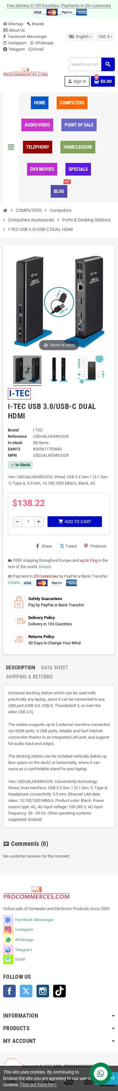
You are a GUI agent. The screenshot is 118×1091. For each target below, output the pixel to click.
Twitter (26, 991)
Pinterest (98, 546)
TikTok (59, 991)
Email (38, 49)
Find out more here (38, 1084)
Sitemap (13, 24)
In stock (15, 442)
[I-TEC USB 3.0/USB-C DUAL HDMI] (27, 371)
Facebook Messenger (27, 36)
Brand (13, 430)
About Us (16, 30)
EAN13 (14, 449)
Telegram (16, 49)
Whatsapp (44, 42)
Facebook (9, 991)
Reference (17, 436)
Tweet (71, 546)
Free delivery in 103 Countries (33, 5)
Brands (35, 24)
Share (47, 546)
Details (45, 566)
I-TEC (19, 393)
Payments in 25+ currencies (86, 5)
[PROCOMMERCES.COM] (25, 72)
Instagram (17, 42)
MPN (12, 455)
